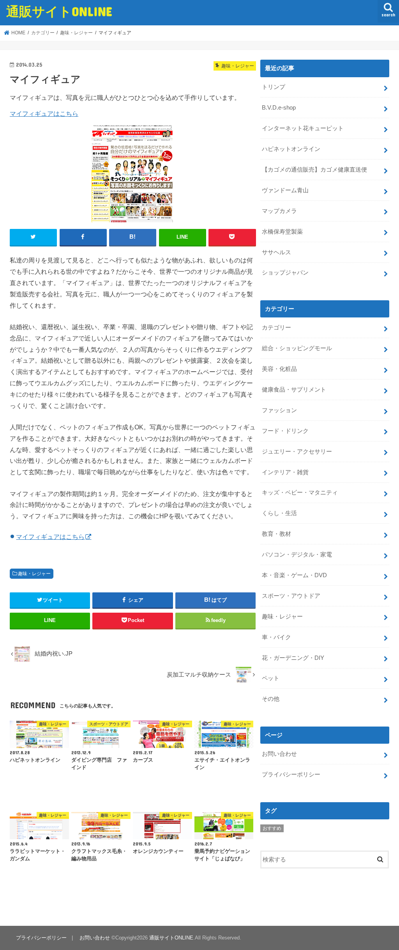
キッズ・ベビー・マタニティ (300, 492)
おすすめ (272, 828)
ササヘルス (276, 252)
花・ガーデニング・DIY (293, 658)
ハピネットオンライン (291, 149)
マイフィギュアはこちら (44, 113)
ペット (270, 678)
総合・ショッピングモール (297, 348)
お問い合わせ (279, 754)
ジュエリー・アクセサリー (297, 451)
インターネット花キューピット (303, 128)
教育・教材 (276, 534)
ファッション (279, 410)
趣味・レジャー (34, 573)
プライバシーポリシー (291, 774)
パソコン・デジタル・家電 (297, 554)
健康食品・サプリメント (294, 389)
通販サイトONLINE (59, 11)
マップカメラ (279, 211)
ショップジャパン (285, 272)
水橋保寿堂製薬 (282, 232)
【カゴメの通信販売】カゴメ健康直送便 (314, 170)
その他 (270, 699)
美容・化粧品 (279, 369)
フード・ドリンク (285, 431)
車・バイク (276, 637)
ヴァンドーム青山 (285, 190)
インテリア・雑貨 (285, 472)
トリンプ (273, 87)
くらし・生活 (279, 513)
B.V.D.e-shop (279, 108)
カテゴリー (276, 327)
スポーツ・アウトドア (291, 596)
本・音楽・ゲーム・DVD (294, 575)
